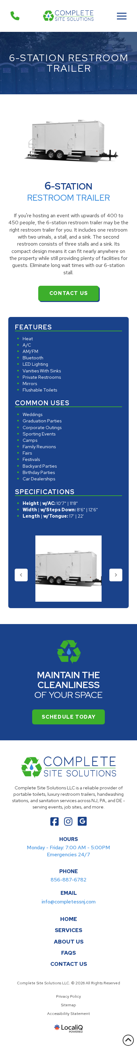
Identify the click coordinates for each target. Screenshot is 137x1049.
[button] (122, 16)
